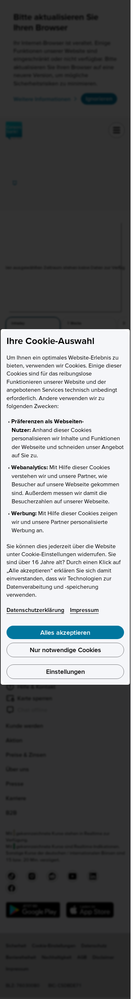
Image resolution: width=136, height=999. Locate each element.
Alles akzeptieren (65, 632)
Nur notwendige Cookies (65, 650)
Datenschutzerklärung (35, 609)
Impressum (84, 609)
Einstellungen (65, 671)
